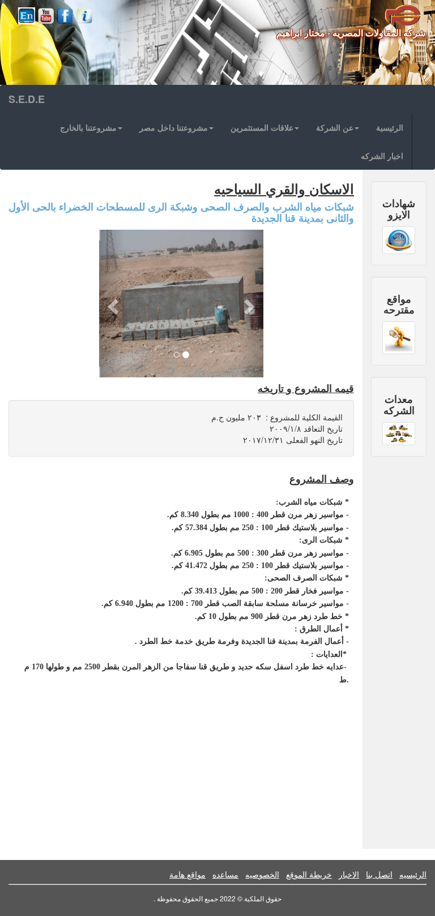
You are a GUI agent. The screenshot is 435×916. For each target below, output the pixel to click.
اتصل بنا (379, 874)
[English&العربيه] (26, 15)
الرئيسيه (413, 874)
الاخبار (349, 874)
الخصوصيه (262, 874)
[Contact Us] (84, 15)
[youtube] (45, 15)
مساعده (225, 874)
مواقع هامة (187, 874)
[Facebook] (65, 15)
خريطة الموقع (309, 874)
